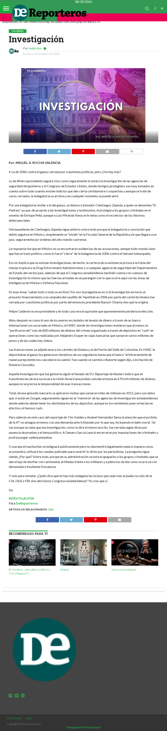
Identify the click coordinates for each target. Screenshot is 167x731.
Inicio (28, 718)
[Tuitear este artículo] (59, 150)
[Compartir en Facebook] (35, 150)
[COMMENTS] (132, 150)
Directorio (14, 718)
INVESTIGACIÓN (21, 498)
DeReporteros (27, 503)
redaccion (35, 48)
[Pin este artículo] (83, 150)
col (51, 509)
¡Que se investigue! (123, 569)
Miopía (64, 569)
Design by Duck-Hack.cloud (83, 727)
